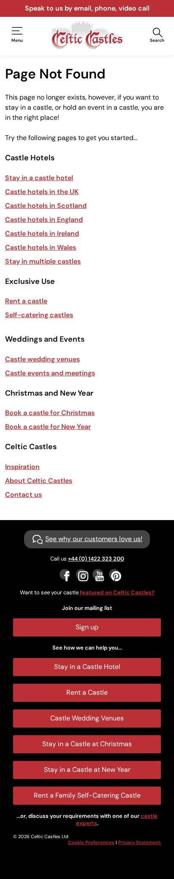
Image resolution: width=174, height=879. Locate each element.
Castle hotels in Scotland (46, 205)
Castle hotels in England (44, 219)
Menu (17, 40)
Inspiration (22, 466)
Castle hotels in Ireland (42, 233)
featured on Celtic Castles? (117, 592)
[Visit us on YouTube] (97, 574)
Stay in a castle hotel (39, 177)
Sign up (87, 627)
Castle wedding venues (42, 359)
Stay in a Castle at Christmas (87, 743)
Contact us (23, 494)
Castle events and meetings (50, 373)
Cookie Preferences (91, 842)
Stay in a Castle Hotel (87, 666)
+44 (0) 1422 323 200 (96, 558)
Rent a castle (26, 301)
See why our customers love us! (93, 538)
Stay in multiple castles (43, 261)
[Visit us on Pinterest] (114, 574)
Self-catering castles (39, 314)
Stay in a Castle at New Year (87, 769)
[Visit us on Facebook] (65, 574)
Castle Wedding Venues (87, 718)
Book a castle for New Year (48, 426)
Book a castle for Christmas (50, 412)
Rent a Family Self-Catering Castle (87, 795)
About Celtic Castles (38, 480)
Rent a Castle (87, 692)
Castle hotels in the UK (42, 191)
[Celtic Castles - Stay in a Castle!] (87, 35)
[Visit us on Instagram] (81, 574)
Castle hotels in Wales (40, 247)
